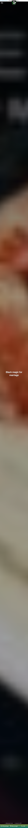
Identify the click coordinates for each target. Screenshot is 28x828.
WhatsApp (5, 826)
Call (24, 826)
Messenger (14, 826)
